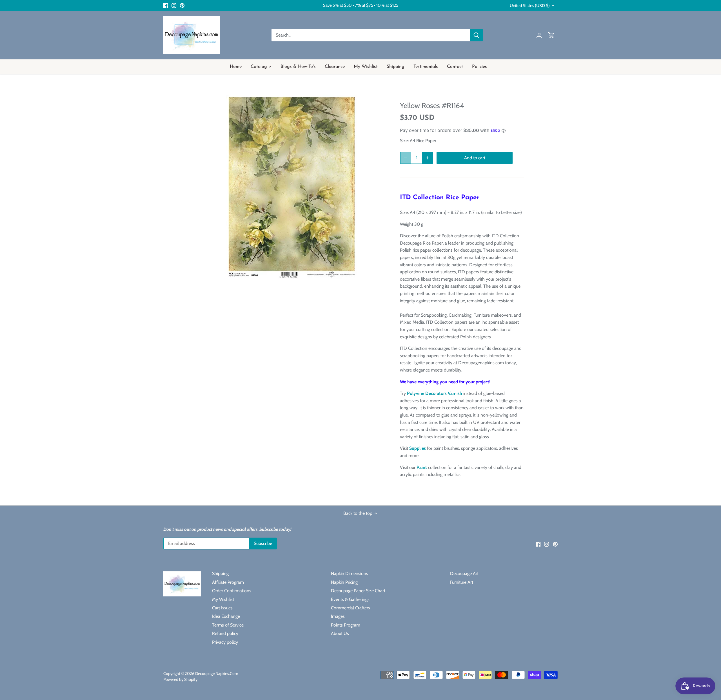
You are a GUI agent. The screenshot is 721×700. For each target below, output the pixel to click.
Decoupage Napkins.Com (216, 673)
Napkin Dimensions (349, 573)
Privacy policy (225, 642)
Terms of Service (228, 625)
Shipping (220, 573)
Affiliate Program (228, 582)
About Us (340, 633)
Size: (404, 140)
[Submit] (476, 35)
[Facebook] (165, 5)
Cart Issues (222, 607)
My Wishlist (223, 599)
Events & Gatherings (350, 599)
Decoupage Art (464, 573)
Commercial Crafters (350, 607)
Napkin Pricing (344, 582)
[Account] (539, 35)
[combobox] (371, 35)
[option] (291, 187)
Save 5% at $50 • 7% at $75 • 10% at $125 (360, 5)
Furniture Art (461, 582)
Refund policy (225, 633)
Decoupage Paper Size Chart (358, 590)
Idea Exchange (226, 616)
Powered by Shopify (180, 679)
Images (338, 616)
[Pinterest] (182, 5)
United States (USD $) (530, 5)
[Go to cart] (551, 35)
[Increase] (427, 158)
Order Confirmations (231, 590)
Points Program (345, 625)
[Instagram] (174, 5)
